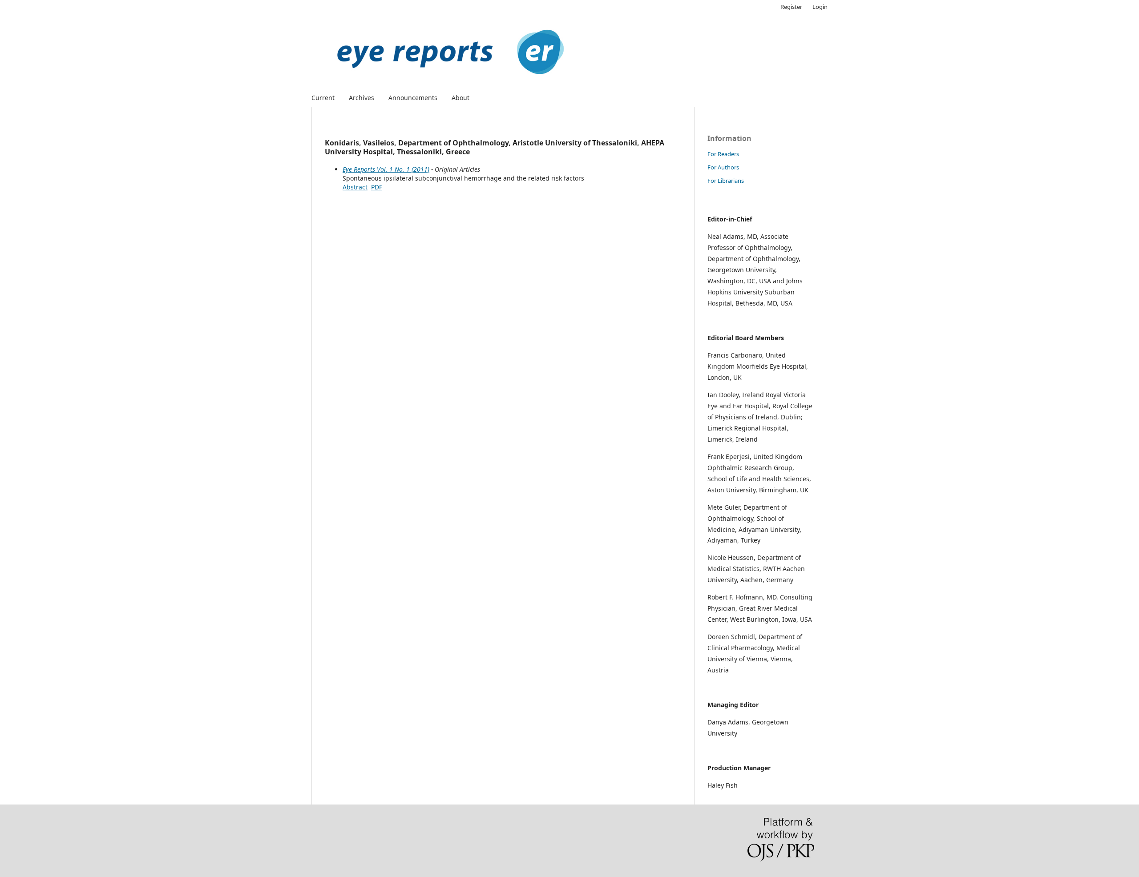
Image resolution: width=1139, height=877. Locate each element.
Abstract (355, 187)
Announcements (412, 97)
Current (323, 97)
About (460, 97)
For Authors (723, 167)
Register (791, 7)
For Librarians (725, 181)
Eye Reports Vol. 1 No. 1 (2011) (386, 169)
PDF (376, 187)
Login (820, 7)
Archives (361, 97)
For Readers (723, 154)
